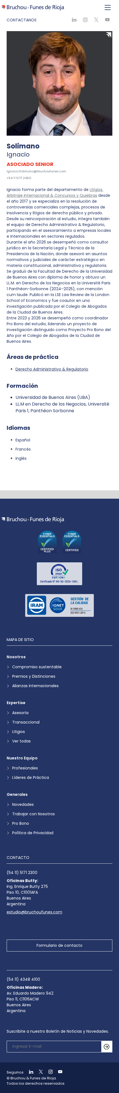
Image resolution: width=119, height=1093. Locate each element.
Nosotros (16, 657)
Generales (17, 794)
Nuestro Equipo (22, 758)
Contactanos (22, 20)
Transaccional (26, 722)
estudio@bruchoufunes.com (34, 912)
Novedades (23, 804)
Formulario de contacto (59, 945)
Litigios (18, 731)
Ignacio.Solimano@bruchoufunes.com (36, 171)
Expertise (16, 703)
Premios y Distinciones (33, 676)
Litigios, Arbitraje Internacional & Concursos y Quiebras (55, 192)
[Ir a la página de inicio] (32, 519)
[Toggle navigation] (107, 8)
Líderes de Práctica (30, 777)
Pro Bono (20, 823)
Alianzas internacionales (35, 686)
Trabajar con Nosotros (33, 814)
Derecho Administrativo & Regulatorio (51, 369)
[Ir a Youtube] (57, 1072)
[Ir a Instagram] (48, 1072)
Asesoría (20, 713)
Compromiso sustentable (37, 667)
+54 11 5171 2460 (19, 178)
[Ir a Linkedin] (28, 1072)
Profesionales (25, 768)
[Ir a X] (38, 1072)
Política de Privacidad (32, 833)
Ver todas (21, 741)
